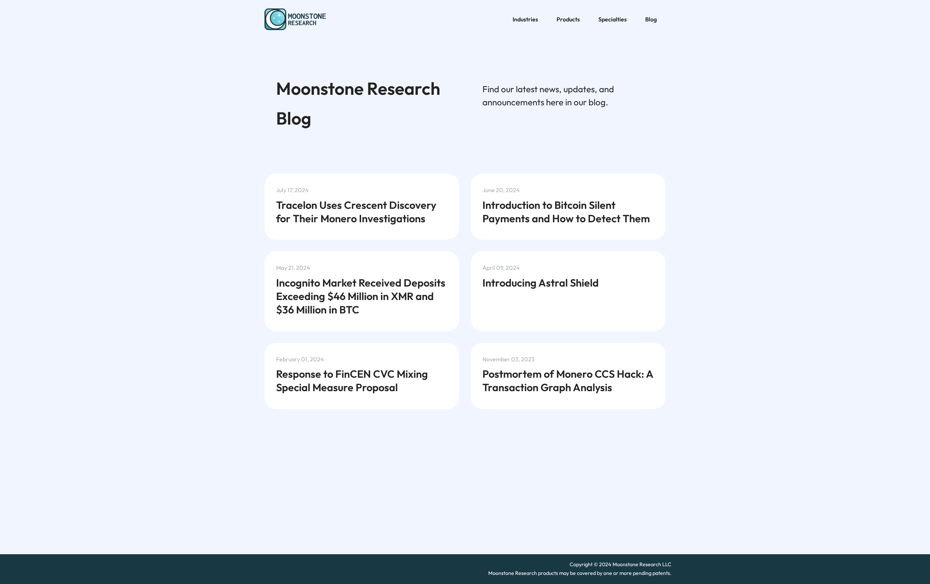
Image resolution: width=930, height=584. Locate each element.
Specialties (612, 19)
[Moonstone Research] (299, 19)
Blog (651, 19)
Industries (525, 19)
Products (568, 19)
